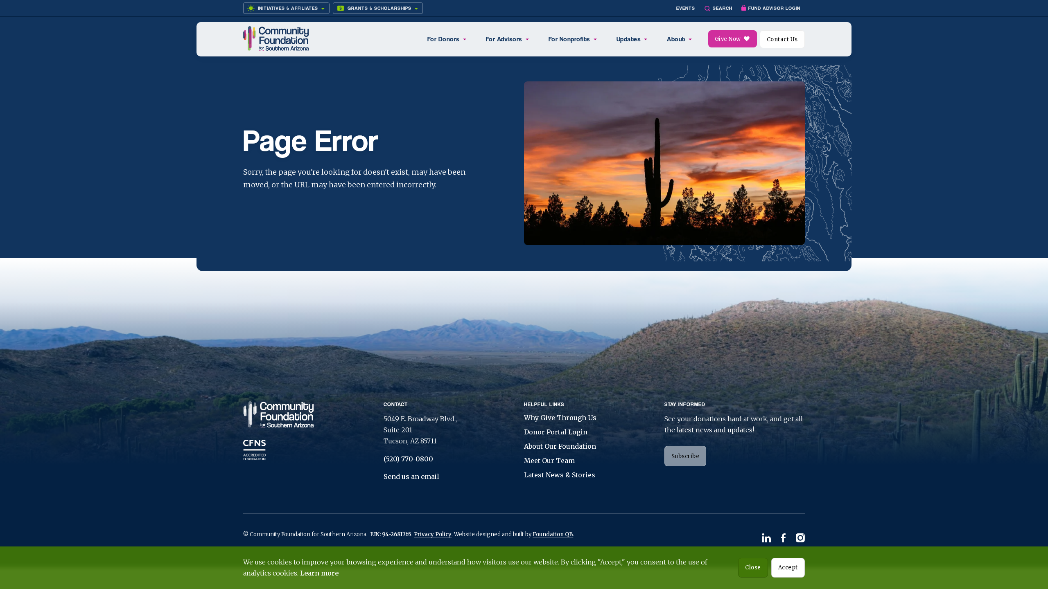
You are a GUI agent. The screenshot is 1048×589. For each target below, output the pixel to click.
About (676, 39)
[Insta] (800, 538)
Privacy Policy (433, 534)
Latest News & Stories (559, 475)
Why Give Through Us (560, 418)
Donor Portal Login (555, 432)
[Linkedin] (766, 538)
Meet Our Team (549, 460)
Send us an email (411, 476)
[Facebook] (783, 538)
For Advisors (504, 39)
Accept (788, 567)
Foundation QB (553, 534)
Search (722, 8)
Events (685, 8)
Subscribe (685, 456)
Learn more (319, 573)
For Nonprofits (569, 39)
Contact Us (782, 39)
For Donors (443, 39)
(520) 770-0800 (408, 459)
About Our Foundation (560, 446)
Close (753, 567)
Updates (629, 39)
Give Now (728, 39)
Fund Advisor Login (774, 8)
